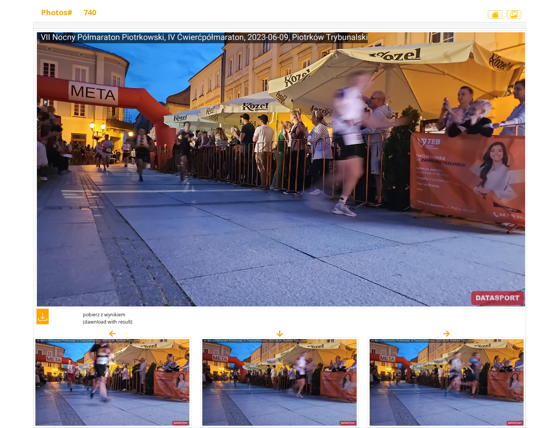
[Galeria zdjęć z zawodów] (514, 14)
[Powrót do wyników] (495, 14)
